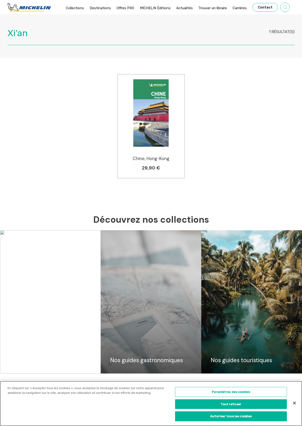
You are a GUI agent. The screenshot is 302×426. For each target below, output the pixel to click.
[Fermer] (294, 403)
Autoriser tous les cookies (231, 416)
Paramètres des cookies (231, 392)
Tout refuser (231, 404)
